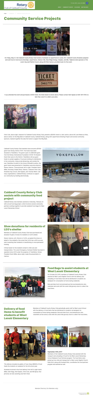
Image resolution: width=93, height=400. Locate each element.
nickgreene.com (83, 394)
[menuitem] (59, 7)
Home (5, 13)
